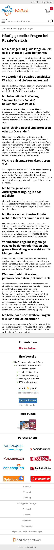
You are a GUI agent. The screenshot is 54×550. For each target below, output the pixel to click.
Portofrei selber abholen (28, 392)
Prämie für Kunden (27, 405)
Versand (27, 492)
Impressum (27, 520)
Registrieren (47, 2)
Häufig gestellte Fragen (27, 503)
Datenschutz (27, 526)
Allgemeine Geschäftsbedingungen (27, 531)
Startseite (27, 486)
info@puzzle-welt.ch (16, 329)
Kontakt (27, 514)
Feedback (27, 509)
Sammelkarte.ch (34, 117)
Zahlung (27, 497)
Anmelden (35, 2)
